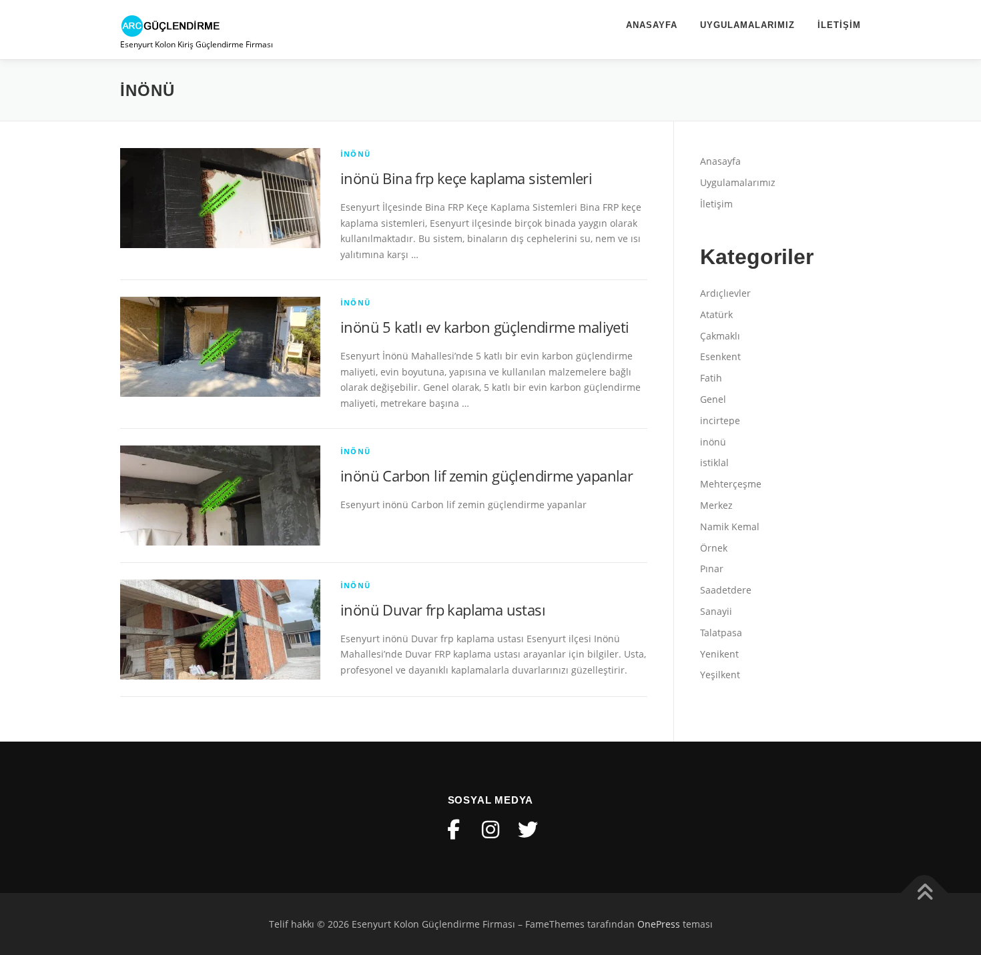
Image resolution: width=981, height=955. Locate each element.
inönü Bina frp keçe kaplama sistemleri (466, 178)
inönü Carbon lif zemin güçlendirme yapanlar (486, 475)
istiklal (714, 462)
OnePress (658, 924)
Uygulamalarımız (747, 25)
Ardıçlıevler (725, 293)
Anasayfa (651, 25)
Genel (713, 399)
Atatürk (716, 314)
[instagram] (490, 830)
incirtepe (720, 420)
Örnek (713, 548)
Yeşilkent (720, 674)
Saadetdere (725, 590)
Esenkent (720, 356)
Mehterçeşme (730, 484)
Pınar (711, 568)
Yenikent (719, 654)
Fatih (711, 377)
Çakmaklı (720, 335)
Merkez (716, 505)
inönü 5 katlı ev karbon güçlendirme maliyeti (484, 327)
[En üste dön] (924, 892)
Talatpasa (721, 632)
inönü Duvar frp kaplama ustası (442, 610)
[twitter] (528, 830)
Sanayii (716, 611)
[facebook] (453, 830)
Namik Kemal (729, 526)
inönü (355, 154)
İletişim (839, 25)
